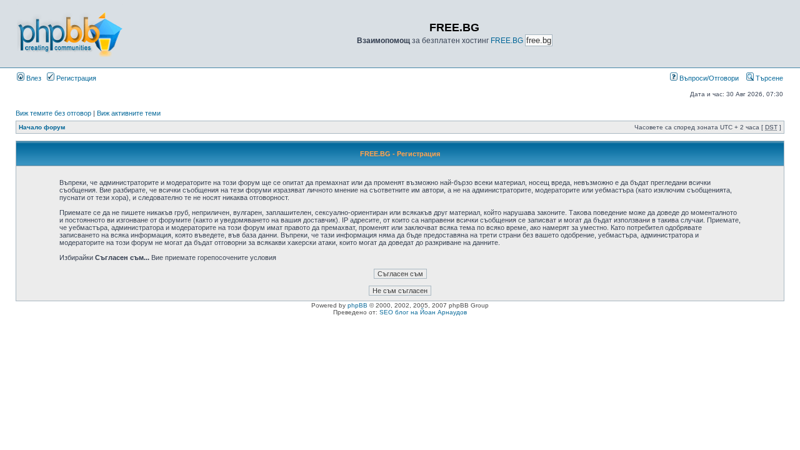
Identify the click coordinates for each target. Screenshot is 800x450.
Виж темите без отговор (53, 113)
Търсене (768, 78)
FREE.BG (507, 40)
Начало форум (42, 127)
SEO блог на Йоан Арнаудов (423, 312)
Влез (32, 78)
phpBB (358, 305)
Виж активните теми (129, 113)
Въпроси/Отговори (708, 78)
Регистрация (75, 78)
